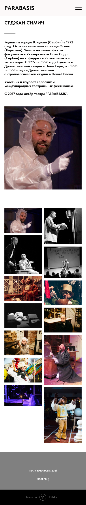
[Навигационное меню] (78, 8)
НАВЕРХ (42, 479)
